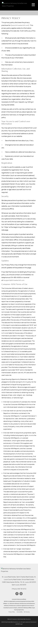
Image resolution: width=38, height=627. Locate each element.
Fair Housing (26, 612)
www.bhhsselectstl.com (20, 25)
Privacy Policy (12, 612)
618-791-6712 (21, 589)
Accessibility (20, 612)
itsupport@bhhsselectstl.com (13, 280)
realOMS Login (19, 624)
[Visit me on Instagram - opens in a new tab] (21, 594)
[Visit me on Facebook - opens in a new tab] (17, 594)
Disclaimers (33, 622)
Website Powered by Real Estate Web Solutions (19, 619)
